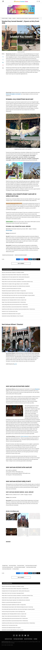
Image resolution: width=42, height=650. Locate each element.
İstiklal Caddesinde (24, 436)
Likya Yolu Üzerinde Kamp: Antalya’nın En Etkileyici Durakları (13, 272)
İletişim (35, 638)
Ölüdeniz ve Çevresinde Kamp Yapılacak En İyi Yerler (11, 288)
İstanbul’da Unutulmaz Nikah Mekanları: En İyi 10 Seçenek (12, 315)
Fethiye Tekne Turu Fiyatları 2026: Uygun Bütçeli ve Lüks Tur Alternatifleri (15, 283)
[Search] (39, 1)
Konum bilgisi (9, 230)
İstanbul (14, 18)
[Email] (3, 68)
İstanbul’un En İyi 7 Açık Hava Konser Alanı (10, 311)
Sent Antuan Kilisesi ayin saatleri (31, 565)
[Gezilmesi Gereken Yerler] (21, 1)
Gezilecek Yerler (8, 638)
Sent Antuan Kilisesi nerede (31, 567)
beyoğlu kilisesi (5, 565)
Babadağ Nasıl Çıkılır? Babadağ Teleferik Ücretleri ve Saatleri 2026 (14, 299)
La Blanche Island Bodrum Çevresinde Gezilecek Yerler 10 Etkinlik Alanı (15, 306)
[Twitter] (3, 59)
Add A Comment (21, 263)
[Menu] (3, 1)
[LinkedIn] (3, 62)
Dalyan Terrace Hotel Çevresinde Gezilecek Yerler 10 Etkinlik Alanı (14, 302)
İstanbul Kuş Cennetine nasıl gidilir (21, 255)
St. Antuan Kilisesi (16, 568)
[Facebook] (3, 57)
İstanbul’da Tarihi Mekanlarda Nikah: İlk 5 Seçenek (11, 313)
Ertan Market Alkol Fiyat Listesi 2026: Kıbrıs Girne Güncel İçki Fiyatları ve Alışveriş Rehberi (18, 295)
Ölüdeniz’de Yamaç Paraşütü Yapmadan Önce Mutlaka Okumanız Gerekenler (16, 286)
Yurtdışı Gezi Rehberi (18, 638)
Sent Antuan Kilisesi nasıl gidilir (19, 567)
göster (15, 364)
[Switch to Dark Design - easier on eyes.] (37, 1)
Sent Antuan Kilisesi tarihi (6, 568)
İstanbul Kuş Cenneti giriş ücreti (7, 255)
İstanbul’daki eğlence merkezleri (13, 94)
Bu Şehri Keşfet (4, 18)
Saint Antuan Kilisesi (12, 565)
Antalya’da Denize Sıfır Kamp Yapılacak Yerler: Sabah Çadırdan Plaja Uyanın (15, 277)
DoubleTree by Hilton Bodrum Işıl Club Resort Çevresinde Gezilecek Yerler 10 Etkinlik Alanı (18, 309)
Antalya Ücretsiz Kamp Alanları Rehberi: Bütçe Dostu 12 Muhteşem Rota (15, 274)
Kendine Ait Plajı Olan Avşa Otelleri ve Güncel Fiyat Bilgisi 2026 (13, 297)
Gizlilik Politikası (28, 638)
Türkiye (10, 18)
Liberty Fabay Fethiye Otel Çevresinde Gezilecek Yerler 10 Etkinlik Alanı (15, 304)
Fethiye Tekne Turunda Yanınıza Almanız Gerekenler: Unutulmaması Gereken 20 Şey (17, 281)
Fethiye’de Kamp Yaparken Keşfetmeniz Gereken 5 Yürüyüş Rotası (14, 290)
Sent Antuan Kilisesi (20, 565)
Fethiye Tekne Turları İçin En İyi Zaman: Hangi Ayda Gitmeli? (13, 279)
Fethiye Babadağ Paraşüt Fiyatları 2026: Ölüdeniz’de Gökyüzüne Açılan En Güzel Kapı (17, 293)
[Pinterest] (3, 65)
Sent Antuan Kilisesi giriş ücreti (7, 567)
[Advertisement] (23, 83)
